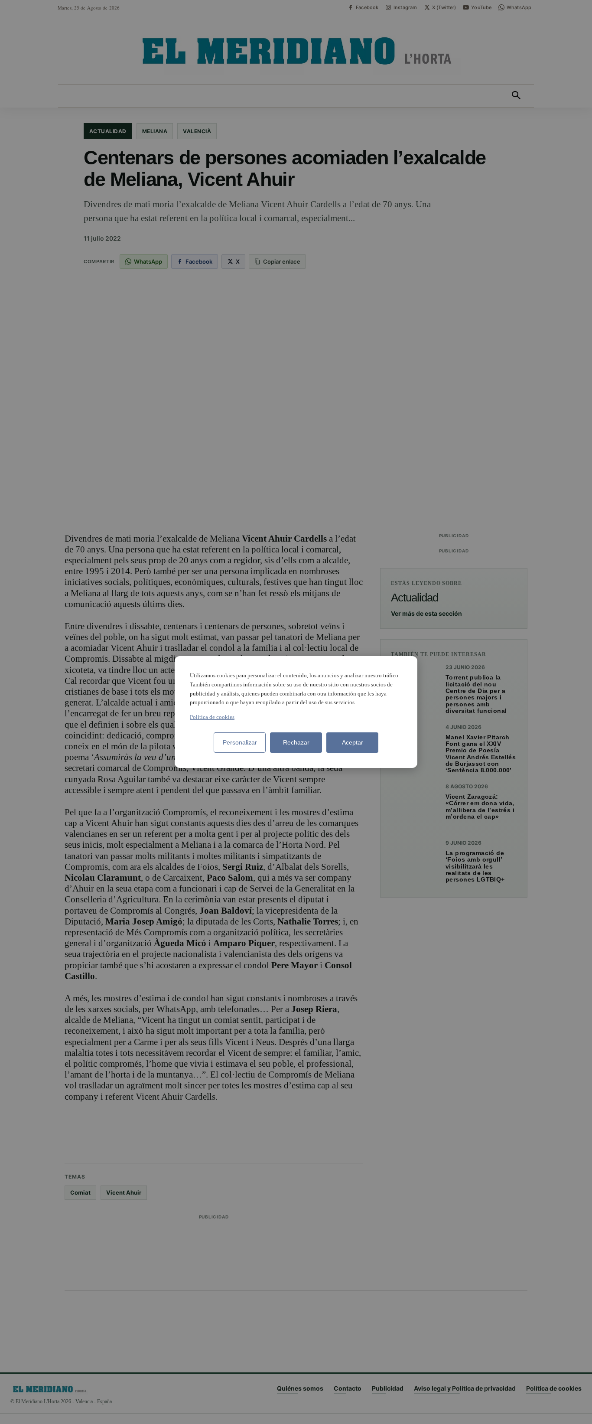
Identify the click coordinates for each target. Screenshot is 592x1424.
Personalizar (240, 742)
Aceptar (352, 742)
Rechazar (296, 742)
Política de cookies (212, 717)
